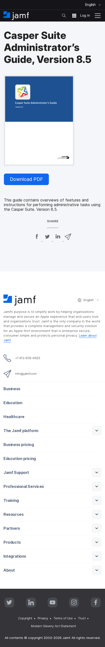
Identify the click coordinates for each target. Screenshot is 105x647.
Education (12, 402)
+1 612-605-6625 (27, 358)
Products (12, 542)
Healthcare (13, 416)
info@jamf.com (25, 374)
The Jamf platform (20, 430)
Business (11, 389)
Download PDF (26, 179)
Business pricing (18, 444)
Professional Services (23, 486)
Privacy (43, 618)
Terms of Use (63, 618)
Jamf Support (16, 472)
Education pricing (19, 458)
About (9, 570)
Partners (11, 528)
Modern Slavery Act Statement (53, 626)
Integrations (14, 556)
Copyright (25, 618)
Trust (81, 618)
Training (11, 500)
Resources (13, 514)
